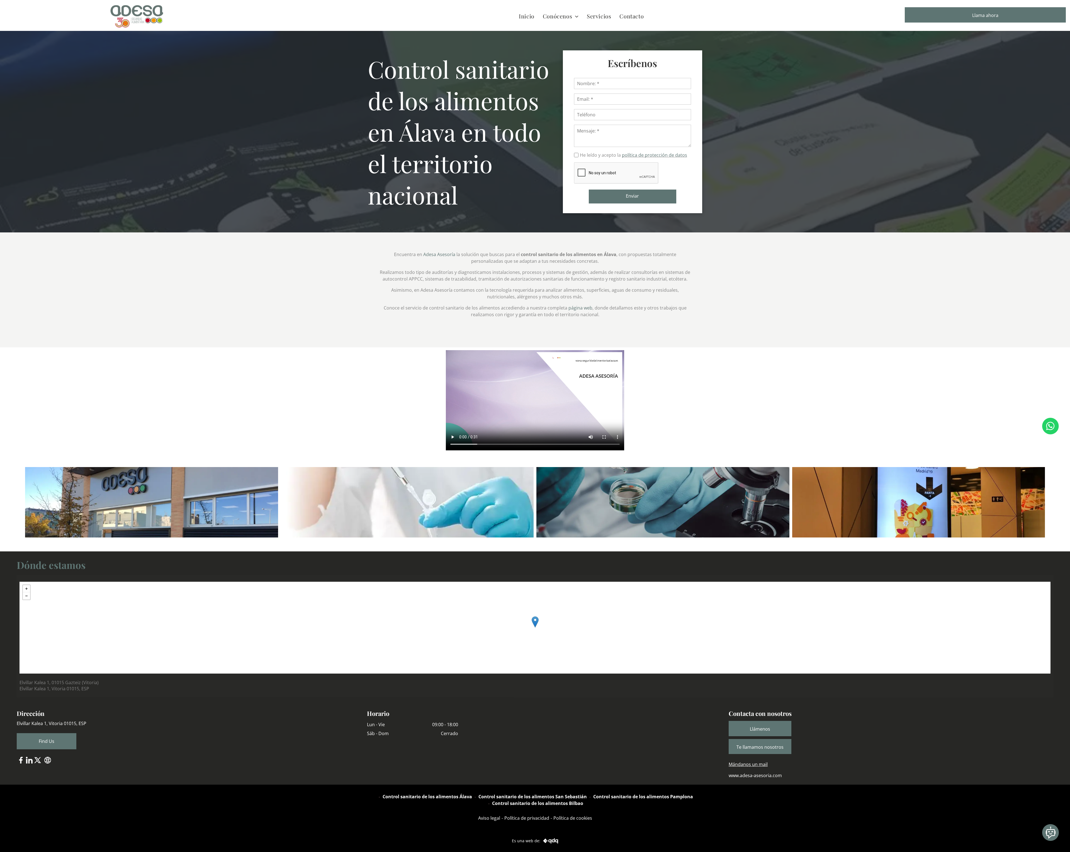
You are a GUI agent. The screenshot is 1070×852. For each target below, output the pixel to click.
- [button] (26, 596)
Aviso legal (489, 818)
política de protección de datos (654, 155)
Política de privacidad (526, 818)
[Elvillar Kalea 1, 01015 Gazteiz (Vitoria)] (535, 622)
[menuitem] (527, 16)
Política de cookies (572, 818)
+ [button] (26, 588)
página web (580, 308)
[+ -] (535, 628)
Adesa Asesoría (439, 254)
